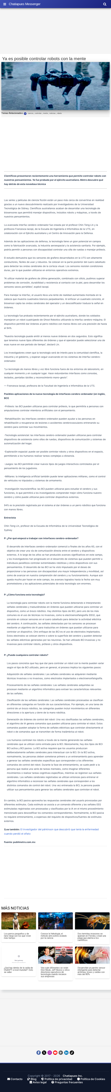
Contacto (16, 1079)
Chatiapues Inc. (73, 1075)
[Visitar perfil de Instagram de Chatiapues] (50, 1052)
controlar (38, 113)
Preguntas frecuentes (68, 1082)
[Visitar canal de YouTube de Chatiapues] (55, 1052)
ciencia (30, 113)
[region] (55, 31)
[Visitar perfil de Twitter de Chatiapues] (44, 1052)
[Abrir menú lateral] (4, 4)
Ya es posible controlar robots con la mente (44, 58)
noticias (52, 113)
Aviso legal (39, 1082)
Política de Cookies (92, 1079)
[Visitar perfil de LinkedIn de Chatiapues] (66, 1052)
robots (59, 113)
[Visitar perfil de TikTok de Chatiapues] (72, 1052)
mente (45, 113)
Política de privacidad (58, 1079)
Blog (33, 1079)
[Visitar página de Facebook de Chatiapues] (38, 1052)
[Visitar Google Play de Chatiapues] (61, 1052)
